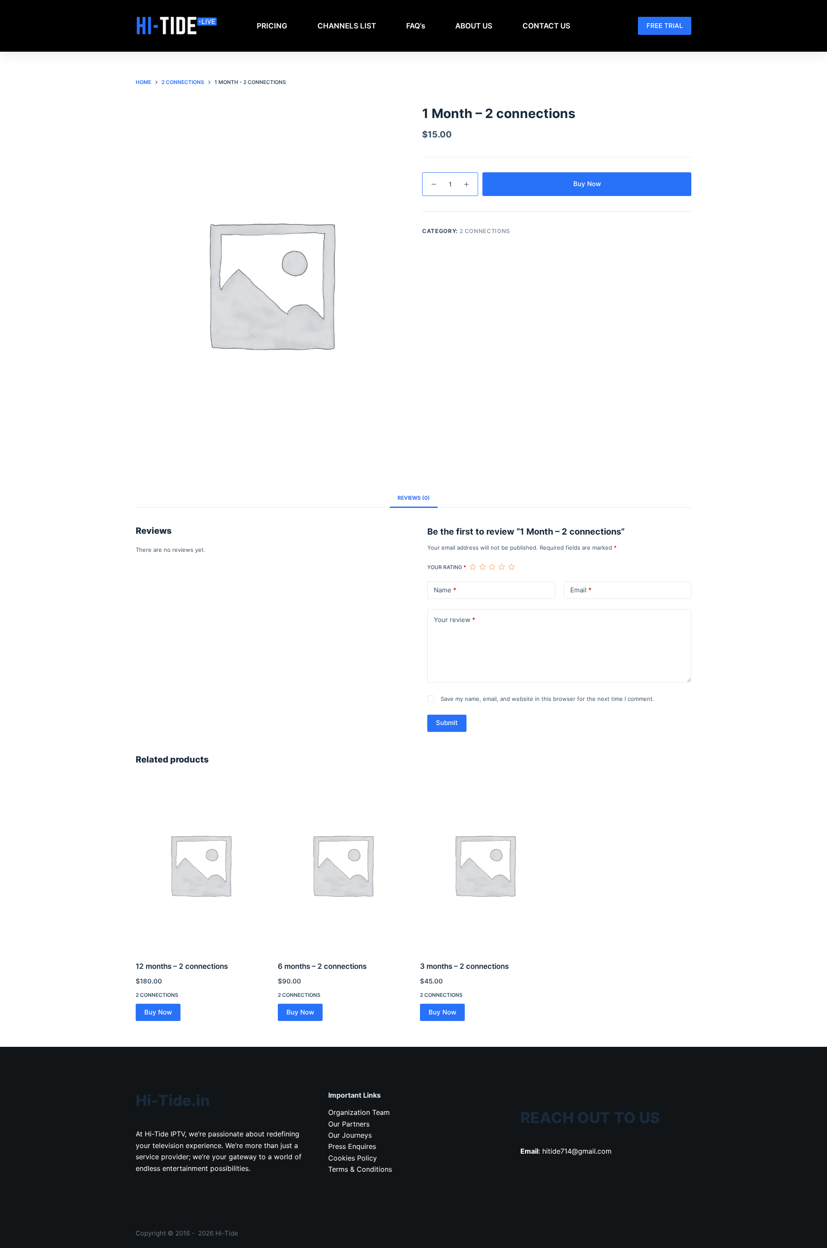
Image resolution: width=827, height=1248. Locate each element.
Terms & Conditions (360, 1169)
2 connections (485, 230)
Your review (455, 620)
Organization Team (359, 1112)
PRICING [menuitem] (272, 26)
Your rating (446, 567)
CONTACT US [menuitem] (546, 26)
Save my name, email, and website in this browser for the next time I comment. (547, 698)
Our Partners (349, 1124)
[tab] (414, 498)
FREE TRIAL (665, 26)
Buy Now (587, 184)
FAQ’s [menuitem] (415, 26)
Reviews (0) (414, 498)
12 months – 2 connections (182, 966)
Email (581, 590)
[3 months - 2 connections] (484, 864)
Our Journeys (350, 1135)
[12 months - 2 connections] (200, 864)
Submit (447, 723)
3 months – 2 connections (464, 966)
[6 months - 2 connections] (342, 864)
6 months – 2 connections (322, 966)
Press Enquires (352, 1146)
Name (445, 590)
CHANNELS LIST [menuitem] (346, 26)
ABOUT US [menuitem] (473, 26)
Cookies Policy (352, 1158)
